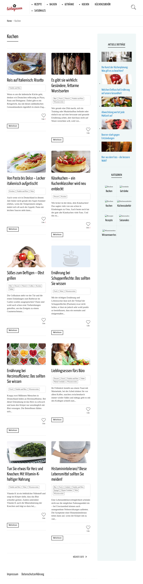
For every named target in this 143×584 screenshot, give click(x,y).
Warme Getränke (59, 382)
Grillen (31, 286)
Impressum (12, 574)
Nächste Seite (78, 557)
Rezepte (38, 4)
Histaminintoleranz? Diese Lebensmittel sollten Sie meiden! (69, 474)
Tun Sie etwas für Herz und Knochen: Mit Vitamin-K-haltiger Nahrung (25, 474)
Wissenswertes (59, 102)
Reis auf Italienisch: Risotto (25, 80)
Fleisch (67, 99)
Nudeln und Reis (15, 88)
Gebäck (67, 487)
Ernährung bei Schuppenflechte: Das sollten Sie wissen (70, 278)
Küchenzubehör (102, 4)
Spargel (56, 490)
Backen (53, 4)
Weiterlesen (13, 126)
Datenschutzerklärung (33, 574)
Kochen (85, 4)
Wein (32, 191)
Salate (11, 289)
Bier (55, 99)
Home (9, 21)
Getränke (69, 4)
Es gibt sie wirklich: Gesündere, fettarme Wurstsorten (65, 85)
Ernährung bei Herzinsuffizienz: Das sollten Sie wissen (26, 376)
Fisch (61, 99)
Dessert (56, 197)
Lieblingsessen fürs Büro (68, 371)
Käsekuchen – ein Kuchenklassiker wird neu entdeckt (68, 183)
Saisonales (40, 10)
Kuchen (63, 197)
